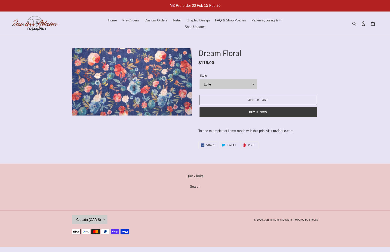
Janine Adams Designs (278, 219)
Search (195, 186)
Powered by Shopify (305, 219)
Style (203, 75)
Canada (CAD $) (88, 220)
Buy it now (258, 112)
